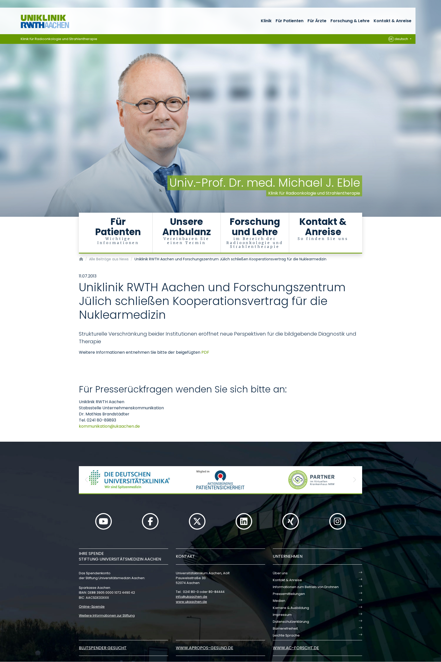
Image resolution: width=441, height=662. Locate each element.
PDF (205, 352)
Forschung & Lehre (350, 21)
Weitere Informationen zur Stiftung (107, 615)
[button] (86, 479)
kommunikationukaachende (109, 426)
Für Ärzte (317, 21)
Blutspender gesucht (103, 648)
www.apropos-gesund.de (204, 648)
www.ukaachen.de (191, 602)
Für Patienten (289, 21)
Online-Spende (92, 606)
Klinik (266, 21)
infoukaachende (191, 596)
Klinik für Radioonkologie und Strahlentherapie (59, 38)
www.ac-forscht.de (296, 648)
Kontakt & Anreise (392, 21)
